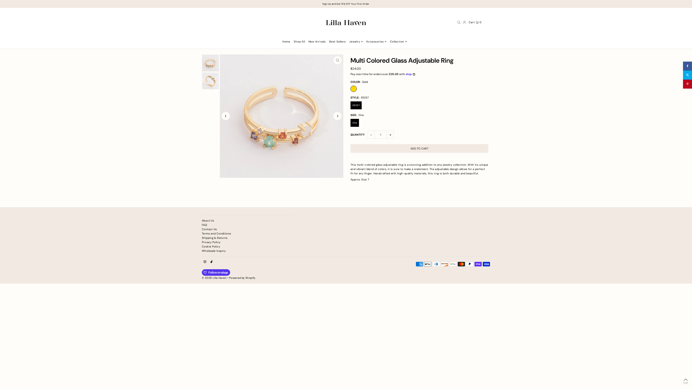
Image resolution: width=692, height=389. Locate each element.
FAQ (204, 225)
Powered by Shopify (242, 278)
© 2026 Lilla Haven (214, 278)
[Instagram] (205, 261)
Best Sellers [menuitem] (337, 41)
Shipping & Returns (215, 238)
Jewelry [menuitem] (354, 41)
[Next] (337, 116)
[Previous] (226, 116)
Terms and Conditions (216, 233)
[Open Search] (458, 22)
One (354, 122)
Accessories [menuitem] (375, 41)
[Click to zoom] (337, 60)
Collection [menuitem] (397, 41)
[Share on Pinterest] (687, 84)
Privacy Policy (211, 242)
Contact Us (209, 229)
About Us (208, 220)
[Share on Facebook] (687, 66)
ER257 (356, 105)
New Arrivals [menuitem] (317, 41)
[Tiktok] (211, 261)
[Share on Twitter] (687, 75)
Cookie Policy (211, 246)
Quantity (358, 135)
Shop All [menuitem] (299, 41)
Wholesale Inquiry (214, 251)
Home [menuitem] (286, 41)
